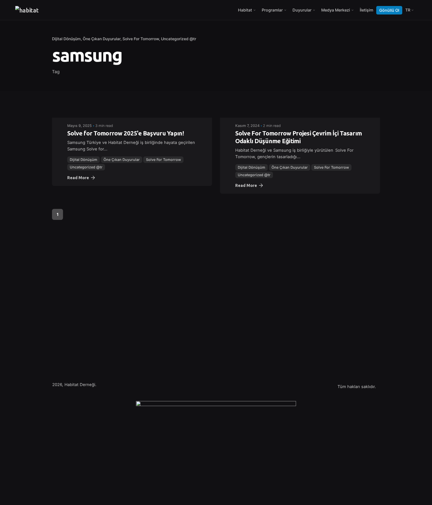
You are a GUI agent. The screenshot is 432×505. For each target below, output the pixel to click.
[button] (11, 494)
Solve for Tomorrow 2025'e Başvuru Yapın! (125, 133)
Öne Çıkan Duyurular (101, 38)
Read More (78, 177)
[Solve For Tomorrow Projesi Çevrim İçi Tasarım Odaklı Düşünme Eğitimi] (300, 114)
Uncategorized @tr (178, 38)
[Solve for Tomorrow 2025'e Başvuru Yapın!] (132, 114)
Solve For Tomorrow (140, 38)
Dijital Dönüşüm (66, 38)
